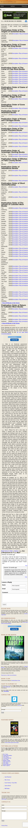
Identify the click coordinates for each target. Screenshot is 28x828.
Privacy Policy (4, 825)
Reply (26, 565)
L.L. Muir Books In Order (11, 21)
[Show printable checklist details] (26, 21)
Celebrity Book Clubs (15, 680)
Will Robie (7, 788)
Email (3, 588)
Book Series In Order (7, 551)
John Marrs (6, 756)
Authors (13, 6)
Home (2, 6)
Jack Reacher (8, 777)
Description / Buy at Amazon (20, 48)
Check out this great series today (12, 742)
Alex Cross (7, 779)
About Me (20, 705)
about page (4, 799)
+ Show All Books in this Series (10, 303)
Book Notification (7, 686)
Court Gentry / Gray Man (11, 782)
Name (4, 585)
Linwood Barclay (7, 758)
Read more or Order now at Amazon (8, 675)
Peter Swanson (7, 761)
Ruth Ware (5, 763)
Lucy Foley (5, 759)
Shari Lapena (6, 765)
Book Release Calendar (7, 9)
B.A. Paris (5, 754)
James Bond (8, 785)
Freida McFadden (7, 755)
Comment (5, 592)
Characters (24, 6)
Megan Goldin (6, 760)
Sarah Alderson (7, 764)
